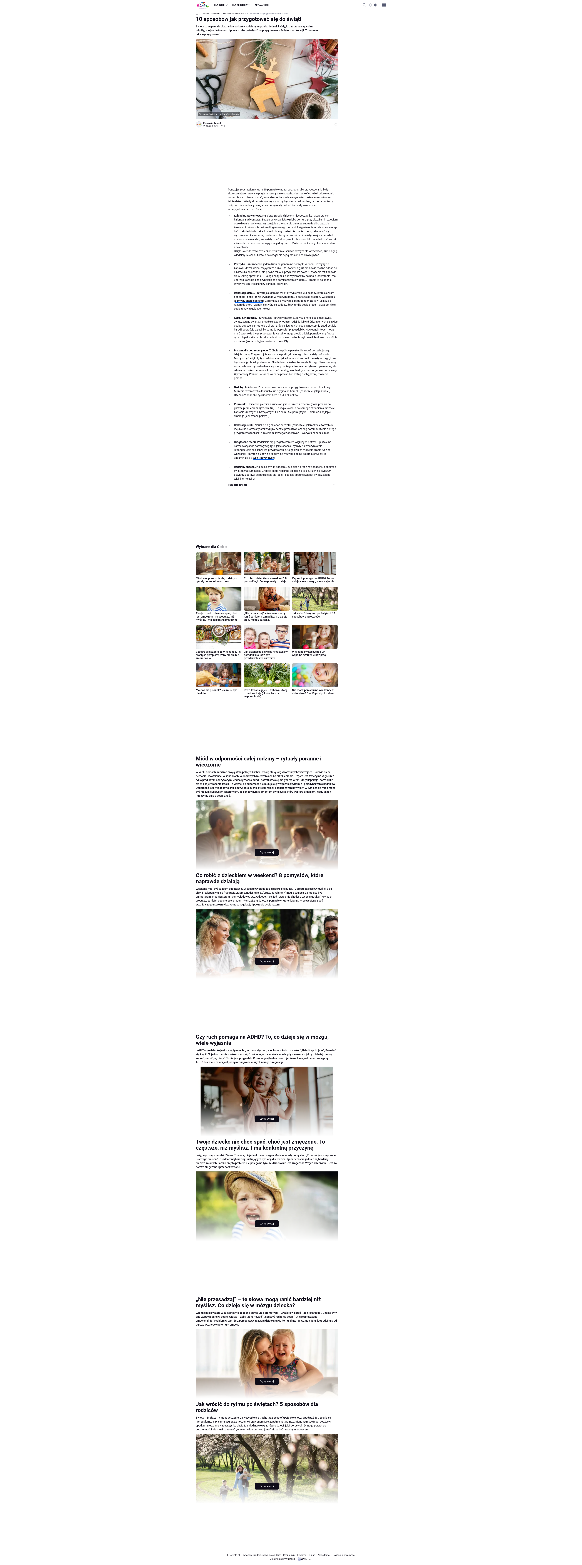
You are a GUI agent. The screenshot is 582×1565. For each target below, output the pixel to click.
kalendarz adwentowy (247, 219)
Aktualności (262, 5)
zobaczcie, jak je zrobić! (315, 391)
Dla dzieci (219, 5)
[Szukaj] (364, 5)
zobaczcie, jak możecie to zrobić (312, 425)
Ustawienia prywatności (282, 1558)
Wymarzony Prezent (246, 374)
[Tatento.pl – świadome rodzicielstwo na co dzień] (205, 5)
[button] (373, 5)
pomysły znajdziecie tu (249, 300)
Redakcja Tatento (212, 123)
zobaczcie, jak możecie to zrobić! (267, 341)
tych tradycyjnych (263, 457)
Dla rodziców (240, 5)
